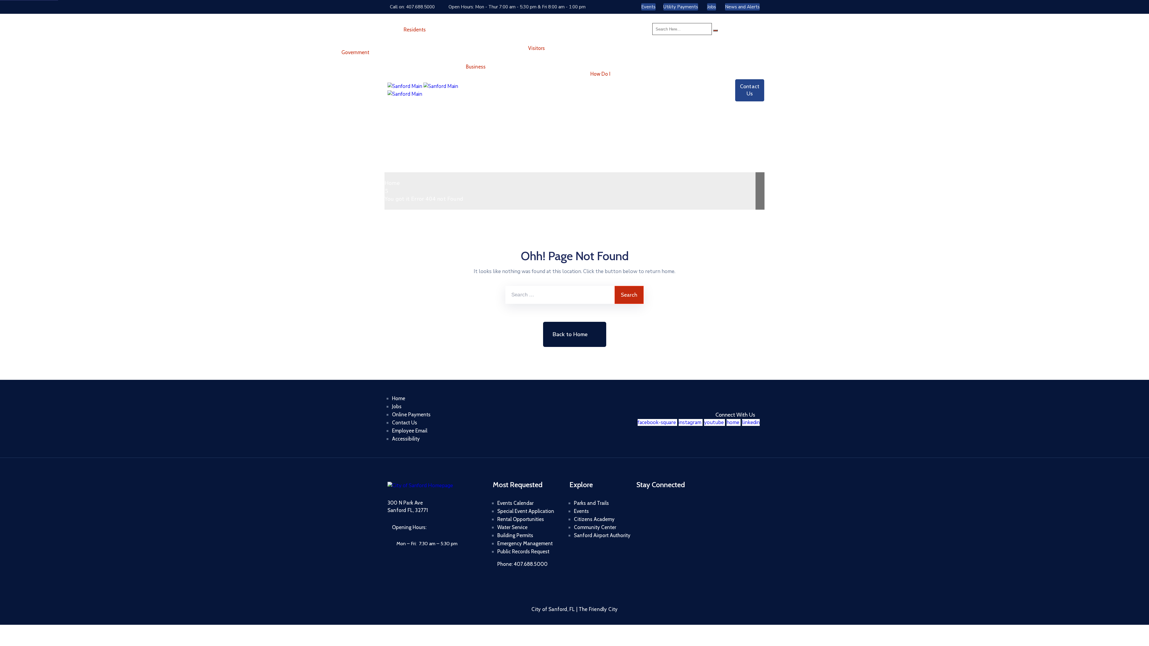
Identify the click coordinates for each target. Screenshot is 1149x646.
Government (355, 52)
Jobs (397, 406)
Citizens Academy (594, 519)
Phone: (522, 564)
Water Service (512, 527)
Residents (415, 30)
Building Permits (515, 535)
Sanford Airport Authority (602, 535)
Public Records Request (523, 551)
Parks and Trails (591, 503)
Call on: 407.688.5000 (412, 7)
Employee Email (409, 431)
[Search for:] (560, 295)
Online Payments (411, 415)
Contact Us (404, 423)
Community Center (595, 527)
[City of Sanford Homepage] (420, 485)
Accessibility (406, 439)
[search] (715, 30)
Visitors (536, 48)
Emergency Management (525, 543)
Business (476, 67)
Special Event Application (525, 511)
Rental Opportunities (520, 519)
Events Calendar (515, 503)
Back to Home (570, 334)
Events (581, 511)
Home (392, 183)
